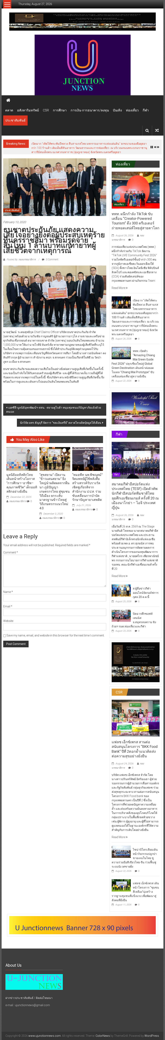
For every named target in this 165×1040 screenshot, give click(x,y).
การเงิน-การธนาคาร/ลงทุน (90, 110)
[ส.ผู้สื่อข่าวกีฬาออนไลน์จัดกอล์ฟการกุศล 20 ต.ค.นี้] (121, 583)
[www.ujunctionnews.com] (82, 65)
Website (8, 614)
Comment (10, 546)
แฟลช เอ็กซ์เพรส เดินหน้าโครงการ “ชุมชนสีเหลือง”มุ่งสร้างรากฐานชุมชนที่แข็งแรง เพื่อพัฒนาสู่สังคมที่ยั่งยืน (135, 885)
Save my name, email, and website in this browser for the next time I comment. (55, 629)
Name (8, 585)
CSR (46, 110)
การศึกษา (60, 110)
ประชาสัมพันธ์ (15, 120)
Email (7, 600)
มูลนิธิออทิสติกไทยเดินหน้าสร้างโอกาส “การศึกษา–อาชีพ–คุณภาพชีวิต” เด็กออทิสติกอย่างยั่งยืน (21, 476)
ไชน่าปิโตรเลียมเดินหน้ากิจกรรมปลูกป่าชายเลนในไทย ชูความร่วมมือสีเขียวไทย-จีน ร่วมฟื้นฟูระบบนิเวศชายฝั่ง (135, 852)
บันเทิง (117, 110)
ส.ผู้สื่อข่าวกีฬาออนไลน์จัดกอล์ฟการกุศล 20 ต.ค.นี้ (146, 586)
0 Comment (51, 253)
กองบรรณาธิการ (17, 494)
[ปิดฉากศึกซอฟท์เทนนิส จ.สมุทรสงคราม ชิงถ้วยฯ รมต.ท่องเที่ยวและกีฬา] (121, 609)
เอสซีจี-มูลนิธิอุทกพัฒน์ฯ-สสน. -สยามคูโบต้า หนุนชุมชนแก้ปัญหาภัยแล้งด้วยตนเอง (53, 403)
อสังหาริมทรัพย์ (28, 110)
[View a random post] (157, 130)
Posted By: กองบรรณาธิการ (21, 253)
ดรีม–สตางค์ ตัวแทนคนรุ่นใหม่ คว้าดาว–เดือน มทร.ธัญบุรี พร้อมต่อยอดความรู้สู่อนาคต (84, 143)
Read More (119, 281)
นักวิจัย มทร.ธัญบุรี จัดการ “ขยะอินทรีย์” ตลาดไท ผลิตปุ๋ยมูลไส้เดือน (60, 416)
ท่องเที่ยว (132, 110)
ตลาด (9, 110)
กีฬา (146, 110)
